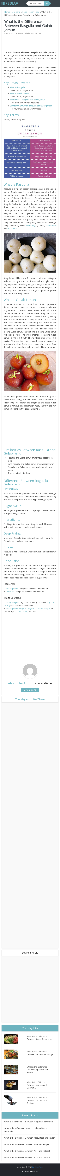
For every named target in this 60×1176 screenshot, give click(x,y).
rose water (12, 228)
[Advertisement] (30, 44)
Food (24, 12)
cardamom (51, 225)
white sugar (31, 225)
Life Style (16, 12)
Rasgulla (10, 591)
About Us (34, 1171)
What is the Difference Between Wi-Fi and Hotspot (27, 1151)
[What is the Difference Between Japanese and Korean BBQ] (15, 1069)
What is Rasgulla (17, 87)
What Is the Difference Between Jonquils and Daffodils (28, 1121)
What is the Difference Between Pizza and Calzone (27, 1157)
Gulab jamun (12, 588)
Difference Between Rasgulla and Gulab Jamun (31, 105)
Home (7, 12)
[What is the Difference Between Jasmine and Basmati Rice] (15, 1085)
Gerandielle (25, 33)
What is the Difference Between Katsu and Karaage (40, 1053)
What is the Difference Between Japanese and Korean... (37, 1070)
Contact (25, 1171)
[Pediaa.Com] (10, 3)
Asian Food (34, 12)
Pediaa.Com (37, 1167)
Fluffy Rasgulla (12, 602)
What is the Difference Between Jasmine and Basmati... (37, 1085)
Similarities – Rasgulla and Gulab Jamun (27, 99)
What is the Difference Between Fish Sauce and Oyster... (38, 1100)
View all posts (30, 690)
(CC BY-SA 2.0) (21, 611)
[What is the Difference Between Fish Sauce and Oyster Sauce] (15, 1100)
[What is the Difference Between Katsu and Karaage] (15, 1054)
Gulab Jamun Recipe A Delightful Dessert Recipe (28, 608)
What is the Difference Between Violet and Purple (26, 1144)
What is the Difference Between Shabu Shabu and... (39, 1037)
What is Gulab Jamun (19, 93)
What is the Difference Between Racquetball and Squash (29, 1137)
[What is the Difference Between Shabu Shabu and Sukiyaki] (15, 1039)
